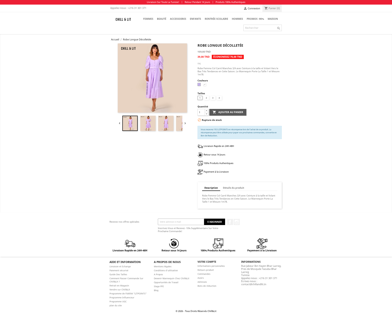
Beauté (161, 19)
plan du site (115, 305)
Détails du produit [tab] (233, 187)
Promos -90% (255, 19)
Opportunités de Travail (166, 282)
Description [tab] (211, 187)
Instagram (237, 222)
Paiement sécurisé (118, 270)
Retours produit (206, 269)
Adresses (202, 281)
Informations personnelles (211, 266)
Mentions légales (163, 266)
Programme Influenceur (121, 297)
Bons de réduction (207, 285)
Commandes (204, 273)
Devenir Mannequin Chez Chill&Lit (171, 278)
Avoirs (201, 277)
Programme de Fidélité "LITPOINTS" (128, 293)
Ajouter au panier (228, 112)
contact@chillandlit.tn (253, 284)
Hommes (237, 19)
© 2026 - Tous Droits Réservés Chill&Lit (196, 311)
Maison (273, 19)
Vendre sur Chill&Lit (119, 289)
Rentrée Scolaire (216, 19)
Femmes (148, 19)
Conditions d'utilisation (166, 270)
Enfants (195, 19)
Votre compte (207, 261)
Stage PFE (159, 286)
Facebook (230, 222)
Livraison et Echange (120, 266)
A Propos (158, 274)
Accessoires (178, 19)
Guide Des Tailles (118, 274)
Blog (156, 290)
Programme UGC (118, 301)
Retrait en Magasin (119, 285)
